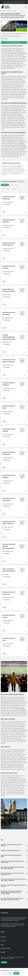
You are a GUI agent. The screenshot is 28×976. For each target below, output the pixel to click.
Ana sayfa (3, 937)
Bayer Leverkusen (20, 708)
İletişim (4, 962)
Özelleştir (4, 973)
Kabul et (16, 973)
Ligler (2, 944)
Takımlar (3, 940)
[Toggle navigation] (25, 7)
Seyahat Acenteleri (5, 948)
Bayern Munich (4, 702)
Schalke (15, 707)
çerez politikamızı (15, 970)
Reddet (10, 973)
